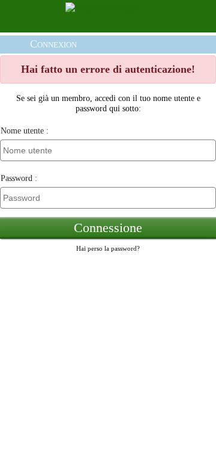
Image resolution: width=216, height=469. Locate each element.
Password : (19, 178)
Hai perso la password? (108, 248)
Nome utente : (25, 130)
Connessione (108, 228)
